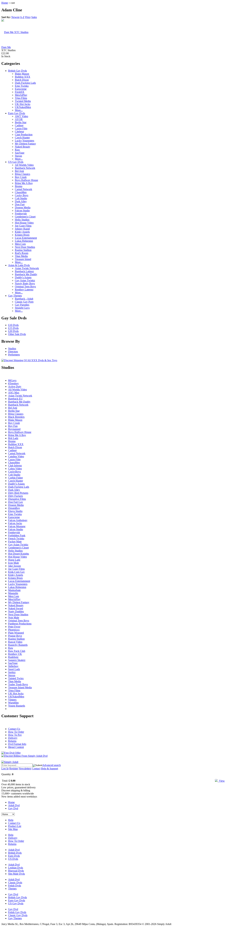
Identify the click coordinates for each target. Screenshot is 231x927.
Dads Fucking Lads (25, 82)
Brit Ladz (13, 438)
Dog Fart (20, 204)
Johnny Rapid (22, 228)
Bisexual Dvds (16, 870)
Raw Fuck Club (16, 651)
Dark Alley (21, 201)
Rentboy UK (15, 654)
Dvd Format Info (17, 744)
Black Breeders (16, 416)
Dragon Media (22, 207)
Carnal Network (23, 189)
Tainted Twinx (16, 678)
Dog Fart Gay (15, 502)
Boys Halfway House (26, 180)
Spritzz (12, 672)
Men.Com (20, 244)
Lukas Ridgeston (24, 240)
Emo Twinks (22, 85)
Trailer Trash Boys (18, 684)
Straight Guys (22, 307)
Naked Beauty (22, 146)
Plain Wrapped (16, 632)
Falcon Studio (22, 210)
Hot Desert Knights (18, 553)
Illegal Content (16, 747)
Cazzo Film (21, 128)
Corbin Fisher (15, 477)
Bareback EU (15, 398)
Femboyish (21, 213)
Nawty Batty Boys (25, 283)
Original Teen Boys (25, 286)
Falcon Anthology (17, 520)
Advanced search (51, 765)
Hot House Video (24, 222)
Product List (14, 826)
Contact (36, 768)
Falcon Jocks (15, 523)
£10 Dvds (13, 325)
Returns (12, 741)
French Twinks (16, 538)
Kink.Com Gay (16, 571)
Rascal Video (15, 641)
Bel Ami (19, 171)
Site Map (13, 829)
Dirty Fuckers (15, 495)
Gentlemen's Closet (25, 216)
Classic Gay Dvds (17, 915)
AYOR (19, 119)
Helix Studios (22, 219)
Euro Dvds (14, 855)
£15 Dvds (13, 328)
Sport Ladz (14, 669)
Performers (14, 354)
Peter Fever (14, 626)
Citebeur (19, 131)
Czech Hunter (22, 137)
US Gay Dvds (15, 161)
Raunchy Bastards (18, 644)
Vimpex (12, 699)
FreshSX (19, 92)
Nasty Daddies (16, 611)
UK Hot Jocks (22, 104)
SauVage (19, 152)
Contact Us (14, 728)
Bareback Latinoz (24, 271)
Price (28, 17)
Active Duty (14, 386)
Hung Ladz (14, 559)
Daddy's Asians (23, 277)
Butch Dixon (22, 79)
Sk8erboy (13, 666)
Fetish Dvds (14, 885)
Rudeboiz (13, 657)
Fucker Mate (15, 541)
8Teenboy (13, 383)
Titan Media (21, 256)
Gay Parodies (22, 304)
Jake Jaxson (14, 565)
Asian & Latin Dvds (19, 265)
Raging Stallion (23, 250)
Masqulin (13, 593)
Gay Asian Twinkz (25, 280)
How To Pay (15, 734)
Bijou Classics (22, 174)
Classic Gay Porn (24, 301)
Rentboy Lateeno (24, 289)
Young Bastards (16, 705)
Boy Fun (13, 426)
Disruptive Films (17, 499)
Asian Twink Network (27, 268)
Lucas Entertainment (26, 237)
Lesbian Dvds (15, 867)
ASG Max (13, 392)
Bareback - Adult (24, 298)
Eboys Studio (15, 511)
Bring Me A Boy (24, 183)
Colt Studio (21, 198)
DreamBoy (14, 508)
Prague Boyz (15, 635)
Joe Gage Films (23, 225)
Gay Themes (15, 295)
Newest (15, 17)
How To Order (16, 731)
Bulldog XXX (22, 76)
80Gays (12, 380)
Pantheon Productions (19, 623)
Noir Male (13, 617)
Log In (5, 768)
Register (13, 768)
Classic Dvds (15, 882)
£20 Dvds (13, 331)
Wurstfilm (13, 702)
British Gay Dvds (17, 70)
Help (10, 820)
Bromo (18, 186)
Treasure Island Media (20, 687)
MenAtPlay (21, 95)
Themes (12, 888)
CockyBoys (14, 471)
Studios (12, 348)
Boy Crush (21, 177)
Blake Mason (22, 73)
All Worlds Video (24, 164)
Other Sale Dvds (17, 334)
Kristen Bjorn (22, 234)
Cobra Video (15, 468)
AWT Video (21, 116)
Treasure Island (23, 259)
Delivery (12, 737)
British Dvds (15, 852)
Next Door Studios (25, 247)
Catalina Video (16, 456)
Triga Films (21, 98)
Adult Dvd (14, 805)
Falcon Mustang (16, 526)
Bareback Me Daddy (26, 274)
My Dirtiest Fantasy (25, 143)
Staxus (18, 155)
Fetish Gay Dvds (17, 912)
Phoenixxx (14, 629)
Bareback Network (25, 168)
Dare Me (6, 47)
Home (4, 2)
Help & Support (49, 768)
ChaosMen (21, 192)
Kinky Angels (22, 231)
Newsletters (25, 768)
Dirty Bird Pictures (18, 492)
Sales (34, 17)
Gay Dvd (13, 808)
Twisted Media (23, 101)
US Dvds (13, 858)
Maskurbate (14, 590)
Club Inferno (15, 465)
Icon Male (13, 562)
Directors (13, 351)
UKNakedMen (23, 107)
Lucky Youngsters (24, 140)
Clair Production (23, 134)
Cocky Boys (21, 195)
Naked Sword (15, 608)
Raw (17, 149)
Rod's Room (21, 253)
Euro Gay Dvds (16, 113)
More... (19, 110)
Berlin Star (20, 122)
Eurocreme (21, 88)
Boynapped (14, 429)
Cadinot (19, 125)
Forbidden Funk (16, 535)
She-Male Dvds (16, 873)
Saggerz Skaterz (16, 660)
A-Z (22, 17)
